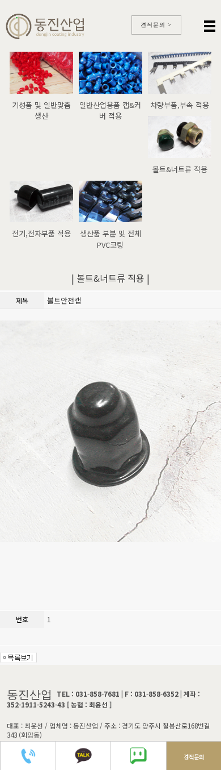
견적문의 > (156, 25)
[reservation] (98, 678)
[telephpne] (150, 678)
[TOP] (193, 678)
